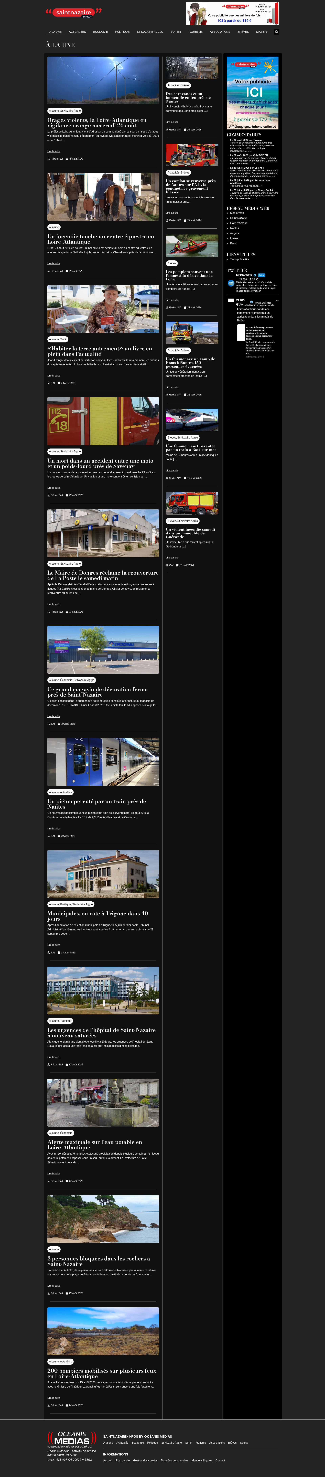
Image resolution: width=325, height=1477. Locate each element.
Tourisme (195, 31)
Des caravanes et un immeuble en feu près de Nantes (188, 97)
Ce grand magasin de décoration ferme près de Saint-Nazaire (97, 692)
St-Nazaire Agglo (150, 31)
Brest (233, 243)
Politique (122, 31)
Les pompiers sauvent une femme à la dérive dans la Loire (189, 275)
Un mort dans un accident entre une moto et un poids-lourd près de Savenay (100, 463)
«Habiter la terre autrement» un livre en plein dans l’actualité (99, 351)
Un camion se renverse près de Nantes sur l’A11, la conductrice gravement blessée (191, 186)
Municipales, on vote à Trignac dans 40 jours (97, 916)
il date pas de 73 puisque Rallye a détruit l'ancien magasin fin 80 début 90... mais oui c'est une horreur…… (253, 161)
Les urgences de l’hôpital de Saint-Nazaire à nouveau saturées (101, 1033)
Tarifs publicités (239, 259)
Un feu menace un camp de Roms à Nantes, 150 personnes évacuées (190, 362)
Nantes (234, 228)
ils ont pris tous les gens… (246, 185)
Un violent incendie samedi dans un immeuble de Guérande (190, 533)
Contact (220, 1460)
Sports (261, 31)
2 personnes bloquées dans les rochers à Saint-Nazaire (98, 1261)
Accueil (107, 1460)
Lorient (234, 238)
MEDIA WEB (240, 302)
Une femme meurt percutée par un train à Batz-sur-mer (191, 448)
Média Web (237, 212)
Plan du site (123, 1460)
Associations (220, 31)
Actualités (77, 31)
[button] (276, 32)
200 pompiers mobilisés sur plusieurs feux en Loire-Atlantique (101, 1373)
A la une (55, 31)
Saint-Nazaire (238, 218)
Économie (100, 31)
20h (277, 300)
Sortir (176, 31)
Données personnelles (174, 1460)
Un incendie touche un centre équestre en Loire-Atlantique (100, 239)
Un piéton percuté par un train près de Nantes (96, 804)
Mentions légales (202, 1460)
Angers (234, 233)
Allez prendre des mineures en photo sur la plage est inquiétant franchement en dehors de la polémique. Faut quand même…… (254, 173)
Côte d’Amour (238, 223)
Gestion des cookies (145, 1460)
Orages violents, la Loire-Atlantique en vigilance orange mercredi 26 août (97, 122)
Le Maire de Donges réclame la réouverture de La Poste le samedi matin (103, 575)
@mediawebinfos (263, 303)
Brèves (243, 31)
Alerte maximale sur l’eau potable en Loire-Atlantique (94, 1145)
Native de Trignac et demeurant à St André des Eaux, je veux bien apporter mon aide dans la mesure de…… (254, 195)
